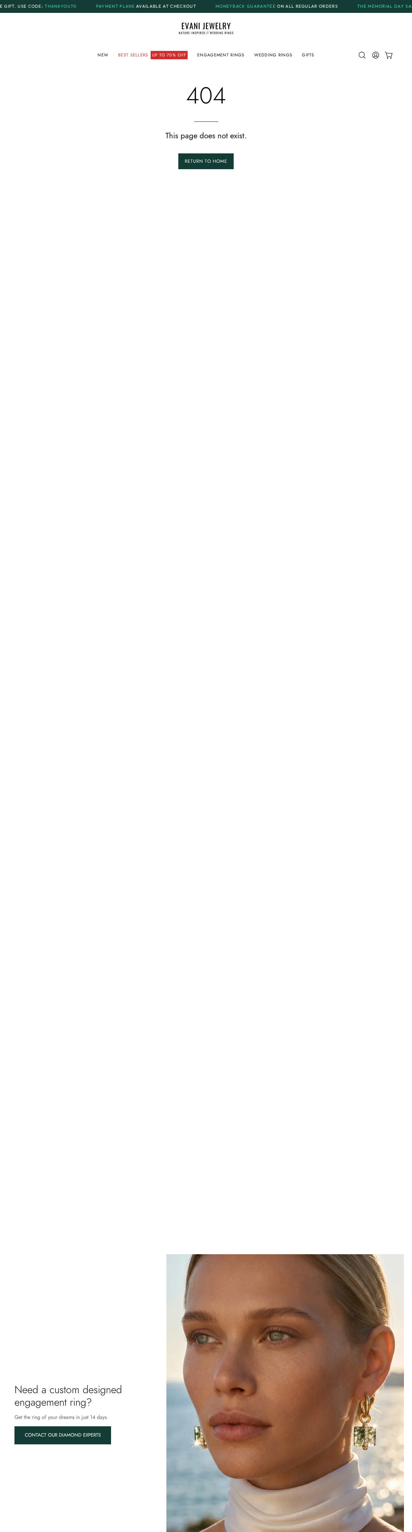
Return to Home (206, 161)
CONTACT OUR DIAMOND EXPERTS (63, 1435)
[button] (152, 55)
